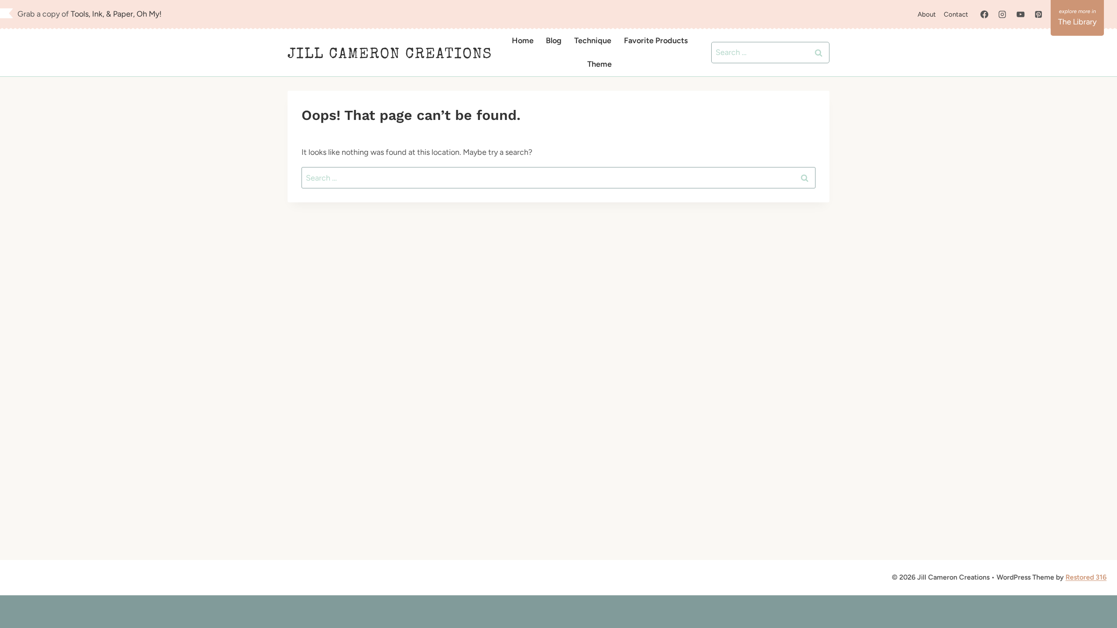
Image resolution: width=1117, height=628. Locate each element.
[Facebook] (984, 14)
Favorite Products (656, 40)
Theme (599, 64)
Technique (592, 40)
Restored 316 (1086, 577)
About (927, 14)
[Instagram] (1002, 14)
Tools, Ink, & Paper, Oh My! (116, 14)
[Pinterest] (1038, 14)
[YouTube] (1020, 14)
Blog (554, 40)
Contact (956, 14)
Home (523, 40)
